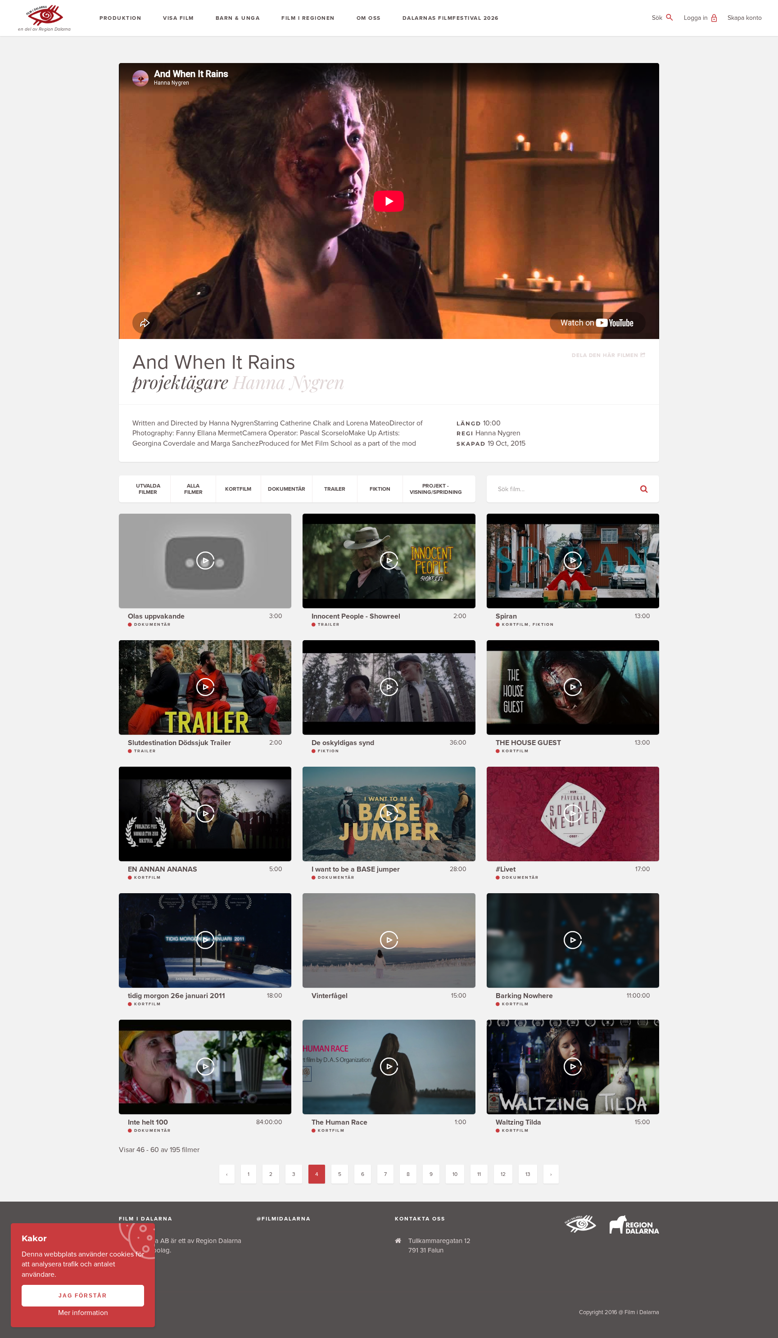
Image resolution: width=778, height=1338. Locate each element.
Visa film (178, 18)
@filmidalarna (284, 1219)
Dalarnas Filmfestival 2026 (451, 18)
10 (454, 1174)
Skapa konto (745, 18)
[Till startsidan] (580, 1230)
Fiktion (380, 489)
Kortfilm (238, 489)
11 (479, 1174)
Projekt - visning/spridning (436, 489)
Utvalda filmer (148, 489)
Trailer (334, 489)
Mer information (83, 1312)
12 (503, 1174)
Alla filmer (193, 489)
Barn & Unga (238, 18)
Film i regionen (308, 18)
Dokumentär (286, 489)
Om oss (369, 18)
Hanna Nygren (288, 381)
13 (527, 1174)
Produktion (120, 18)
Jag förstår (83, 1296)
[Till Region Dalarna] (634, 1231)
